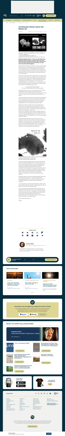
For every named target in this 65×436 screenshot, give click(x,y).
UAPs (30, 288)
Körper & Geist (22, 403)
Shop (50, 384)
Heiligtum (11, 288)
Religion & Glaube (36, 399)
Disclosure (27, 280)
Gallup (28, 288)
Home (7, 22)
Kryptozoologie (22, 404)
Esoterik (7, 403)
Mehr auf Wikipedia (15, 336)
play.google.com (21, 386)
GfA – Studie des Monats (10, 408)
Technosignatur (54, 289)
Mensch (50, 20)
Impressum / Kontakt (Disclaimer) (52, 400)
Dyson (46, 289)
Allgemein (8, 398)
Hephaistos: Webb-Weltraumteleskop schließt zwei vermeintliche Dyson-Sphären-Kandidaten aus (50, 285)
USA (37, 288)
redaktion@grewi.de (44, 15)
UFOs (35, 20)
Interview (21, 399)
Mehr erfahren (42, 314)
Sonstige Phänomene (27, 20)
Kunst (20, 405)
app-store (21, 382)
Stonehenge (14, 288)
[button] (22, 232)
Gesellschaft (33, 280)
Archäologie (8, 20)
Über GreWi (57, 20)
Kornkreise (21, 402)
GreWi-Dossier (22, 398)
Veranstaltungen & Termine (37, 406)
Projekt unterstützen (51, 15)
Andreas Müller (21, 31)
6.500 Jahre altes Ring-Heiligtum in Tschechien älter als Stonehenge (13, 284)
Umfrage (35, 288)
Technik (34, 404)
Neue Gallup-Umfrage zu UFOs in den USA (31, 283)
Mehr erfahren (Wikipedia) (24, 251)
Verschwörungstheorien (37, 407)
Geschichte (8, 406)
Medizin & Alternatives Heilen (24, 406)
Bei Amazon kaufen (19, 371)
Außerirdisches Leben (47, 280)
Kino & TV (21, 400)
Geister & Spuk (8, 405)
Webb (44, 290)
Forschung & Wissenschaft (10, 404)
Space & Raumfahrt (42, 20)
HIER (22, 88)
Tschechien (18, 288)
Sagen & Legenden (36, 400)
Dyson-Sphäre (50, 289)
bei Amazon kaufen (20, 350)
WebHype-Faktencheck (37, 408)
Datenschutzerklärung (50, 399)
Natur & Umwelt (22, 408)
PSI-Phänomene (17, 20)
